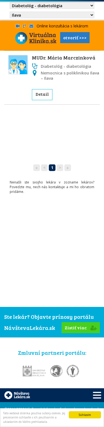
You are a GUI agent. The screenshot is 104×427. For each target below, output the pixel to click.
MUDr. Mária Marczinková (63, 57)
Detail (42, 94)
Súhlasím (84, 415)
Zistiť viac (76, 327)
